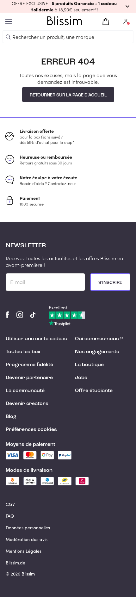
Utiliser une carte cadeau (36, 339)
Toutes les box (23, 351)
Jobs (81, 377)
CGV (10, 504)
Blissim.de (15, 563)
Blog (11, 416)
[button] (68, 6)
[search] (8, 37)
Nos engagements (97, 351)
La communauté (25, 390)
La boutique (89, 364)
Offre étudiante (94, 390)
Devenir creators (27, 403)
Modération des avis (26, 539)
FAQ (10, 516)
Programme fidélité (29, 364)
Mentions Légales (23, 551)
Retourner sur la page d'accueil (68, 95)
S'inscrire (110, 282)
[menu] (8, 21)
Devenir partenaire (29, 377)
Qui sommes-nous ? (99, 339)
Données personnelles (28, 528)
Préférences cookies (31, 429)
